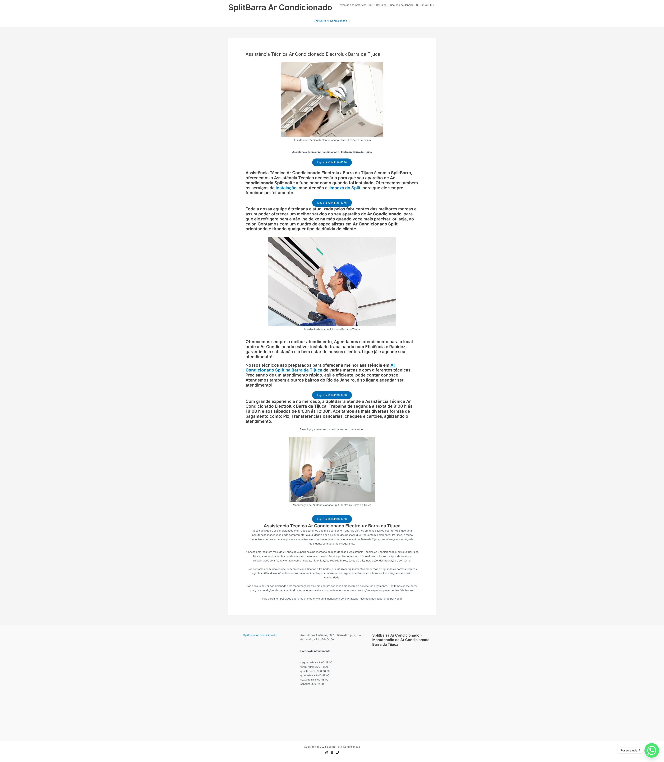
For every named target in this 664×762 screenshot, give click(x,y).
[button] (348, 21)
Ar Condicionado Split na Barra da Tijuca (320, 368)
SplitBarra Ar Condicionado (280, 7)
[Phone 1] (337, 752)
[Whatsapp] (326, 752)
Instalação (286, 187)
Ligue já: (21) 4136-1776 (332, 162)
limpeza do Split (344, 187)
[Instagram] (332, 752)
